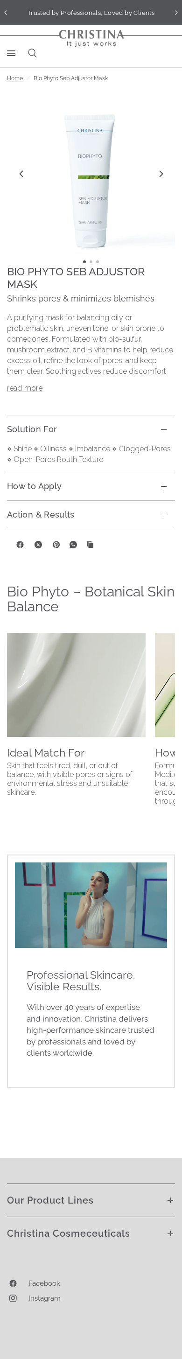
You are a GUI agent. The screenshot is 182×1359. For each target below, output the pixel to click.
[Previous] (21, 173)
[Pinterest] (56, 544)
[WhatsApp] (73, 544)
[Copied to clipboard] (90, 544)
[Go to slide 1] (84, 261)
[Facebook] (20, 544)
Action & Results (41, 514)
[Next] (161, 173)
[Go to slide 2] (91, 261)
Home (15, 78)
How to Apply (34, 486)
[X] (38, 544)
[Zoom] (91, 174)
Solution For (32, 429)
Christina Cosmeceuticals (68, 1233)
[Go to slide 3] (97, 261)
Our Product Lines (50, 1200)
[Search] (31, 53)
